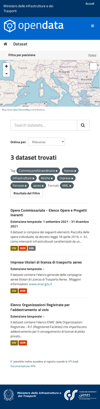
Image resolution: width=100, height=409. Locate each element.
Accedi (90, 3)
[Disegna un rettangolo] (93, 66)
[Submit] (83, 125)
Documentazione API (22, 366)
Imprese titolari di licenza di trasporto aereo (46, 262)
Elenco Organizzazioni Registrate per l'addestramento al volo (40, 307)
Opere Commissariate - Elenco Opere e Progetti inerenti (48, 212)
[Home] (5, 44)
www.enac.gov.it (40, 283)
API (70, 361)
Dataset (20, 44)
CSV (14, 248)
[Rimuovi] (57, 171)
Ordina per (17, 141)
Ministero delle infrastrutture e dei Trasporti (28, 8)
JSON (23, 248)
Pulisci (92, 55)
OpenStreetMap (22, 110)
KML (31, 248)
